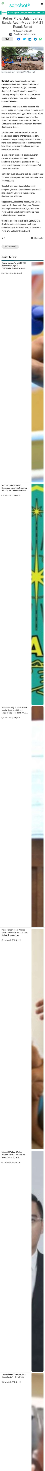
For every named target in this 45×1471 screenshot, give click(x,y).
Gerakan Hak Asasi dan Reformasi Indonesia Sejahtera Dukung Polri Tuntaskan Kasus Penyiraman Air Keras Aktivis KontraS (14, 490)
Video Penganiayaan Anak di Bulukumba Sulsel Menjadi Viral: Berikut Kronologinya (15, 932)
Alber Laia (25, 34)
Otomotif (36, 13)
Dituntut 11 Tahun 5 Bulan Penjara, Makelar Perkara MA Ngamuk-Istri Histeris (13, 1154)
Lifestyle (23, 13)
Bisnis (10, 13)
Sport (16, 13)
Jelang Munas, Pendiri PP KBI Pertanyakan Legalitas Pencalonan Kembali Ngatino (14, 265)
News (4, 13)
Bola (30, 13)
